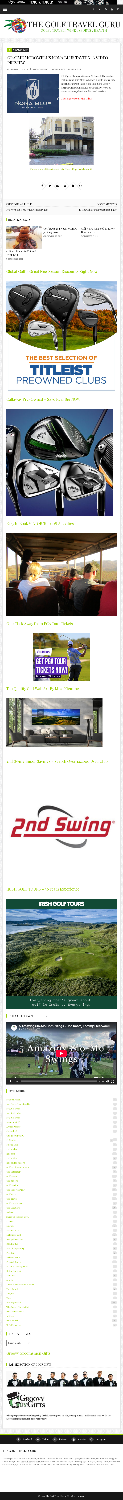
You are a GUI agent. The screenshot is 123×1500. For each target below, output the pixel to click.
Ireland (60, 1212)
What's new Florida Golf (60, 1307)
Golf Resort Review (60, 1189)
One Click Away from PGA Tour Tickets (39, 623)
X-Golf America (60, 1325)
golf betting (60, 1158)
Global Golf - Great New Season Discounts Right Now (51, 271)
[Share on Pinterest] (65, 185)
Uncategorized (20, 50)
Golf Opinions (60, 1185)
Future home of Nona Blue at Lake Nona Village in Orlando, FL (61, 169)
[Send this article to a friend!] (80, 185)
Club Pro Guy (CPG (15, 1135)
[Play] (10, 1081)
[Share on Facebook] (42, 185)
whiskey (60, 1316)
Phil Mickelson (60, 1257)
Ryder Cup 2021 (60, 1270)
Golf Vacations (60, 1207)
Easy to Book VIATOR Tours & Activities (40, 523)
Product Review (60, 1261)
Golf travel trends (60, 1203)
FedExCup (59, 1140)
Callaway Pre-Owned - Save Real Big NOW (43, 399)
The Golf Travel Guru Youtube (60, 1284)
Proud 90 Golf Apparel (60, 1266)
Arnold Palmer (60, 1126)
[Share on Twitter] (49, 185)
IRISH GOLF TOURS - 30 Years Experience (42, 889)
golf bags (60, 1153)
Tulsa (60, 1298)
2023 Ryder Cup (60, 1113)
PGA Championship (60, 1248)
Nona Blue (76, 69)
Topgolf (60, 1293)
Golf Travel (60, 1198)
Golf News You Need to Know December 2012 (98, 230)
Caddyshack (60, 1131)
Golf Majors (60, 1180)
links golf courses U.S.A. (60, 1216)
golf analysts (60, 1149)
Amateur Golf (60, 1122)
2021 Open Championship (60, 1104)
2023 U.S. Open (60, 1117)
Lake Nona (55, 69)
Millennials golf (60, 1234)
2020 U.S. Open (60, 1099)
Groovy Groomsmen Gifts (28, 1353)
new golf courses (60, 1239)
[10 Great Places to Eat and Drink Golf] (24, 237)
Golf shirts (60, 1194)
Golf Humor (60, 1176)
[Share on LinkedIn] (57, 185)
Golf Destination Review (60, 1167)
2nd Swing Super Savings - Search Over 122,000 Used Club (57, 761)
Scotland (60, 1275)
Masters (60, 1225)
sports (60, 1279)
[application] (61, 1053)
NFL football (60, 1243)
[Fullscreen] (112, 1081)
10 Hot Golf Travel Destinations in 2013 (98, 209)
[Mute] (107, 1081)
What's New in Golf (60, 1311)
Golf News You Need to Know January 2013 (27, 209)
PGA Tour (60, 1252)
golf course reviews (60, 1162)
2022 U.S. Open (60, 1108)
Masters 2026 (60, 1230)
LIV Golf (60, 1221)
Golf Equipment (60, 1171)
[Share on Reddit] (72, 185)
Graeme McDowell (41, 69)
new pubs (65, 69)
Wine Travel (60, 1320)
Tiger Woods (60, 1289)
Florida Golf (60, 1144)
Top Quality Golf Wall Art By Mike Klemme (42, 688)
